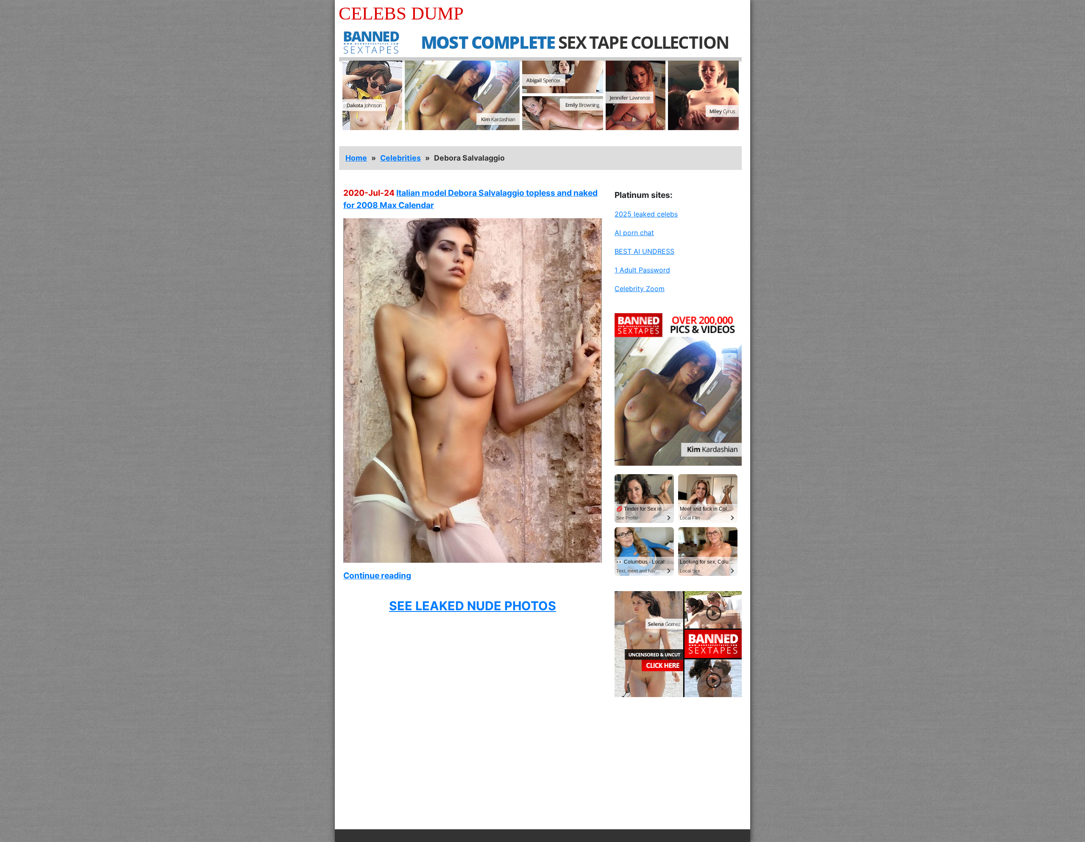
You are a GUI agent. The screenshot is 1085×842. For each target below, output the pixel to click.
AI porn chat (634, 232)
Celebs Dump (401, 13)
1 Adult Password (642, 270)
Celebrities (400, 157)
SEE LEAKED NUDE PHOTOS (472, 605)
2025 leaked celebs (646, 214)
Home (356, 157)
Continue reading (377, 575)
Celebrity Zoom (640, 288)
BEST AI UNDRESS (644, 251)
